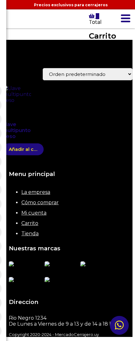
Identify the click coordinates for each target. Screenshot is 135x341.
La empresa (35, 192)
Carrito (29, 223)
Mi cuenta (33, 213)
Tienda (30, 234)
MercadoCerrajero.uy (8, 23)
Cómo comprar (40, 202)
